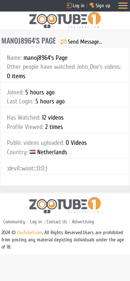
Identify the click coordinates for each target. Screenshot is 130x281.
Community (14, 222)
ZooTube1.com (29, 232)
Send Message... (85, 42)
